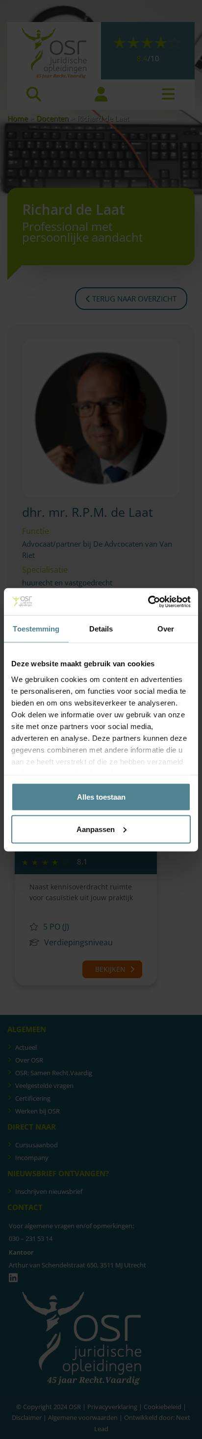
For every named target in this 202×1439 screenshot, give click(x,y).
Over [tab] (165, 629)
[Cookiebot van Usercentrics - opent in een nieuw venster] (148, 601)
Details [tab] (101, 629)
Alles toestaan (101, 797)
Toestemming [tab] (36, 629)
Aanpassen (95, 829)
